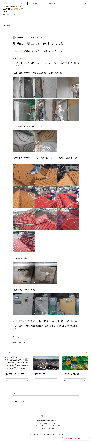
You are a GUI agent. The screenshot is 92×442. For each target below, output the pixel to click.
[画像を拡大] (24, 87)
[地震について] (46, 363)
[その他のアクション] (78, 38)
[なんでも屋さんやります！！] (17, 363)
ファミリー (17, 9)
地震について (40, 374)
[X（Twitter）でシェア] (18, 337)
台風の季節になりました (73, 374)
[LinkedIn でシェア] (22, 337)
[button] (86, 25)
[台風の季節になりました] (75, 363)
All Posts (7, 25)
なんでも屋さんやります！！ (16, 374)
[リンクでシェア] (27, 337)
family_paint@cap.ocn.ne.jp (46, 420)
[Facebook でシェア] (13, 337)
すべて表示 (85, 352)
